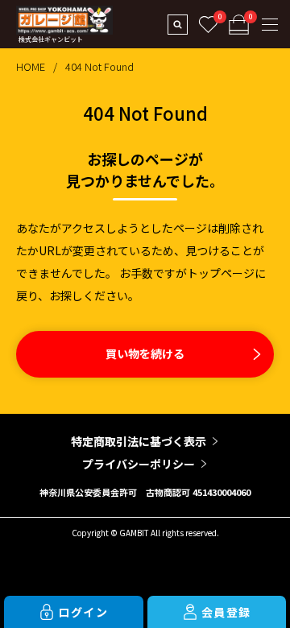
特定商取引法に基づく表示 (138, 441)
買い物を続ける (145, 353)
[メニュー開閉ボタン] (270, 24)
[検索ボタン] (177, 24)
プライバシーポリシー (138, 464)
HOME (30, 66)
